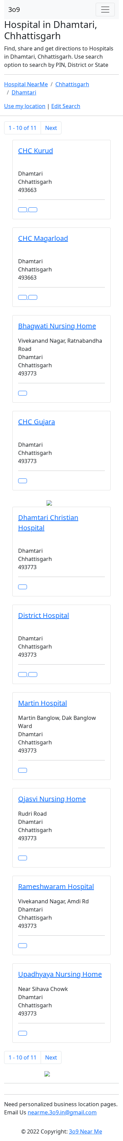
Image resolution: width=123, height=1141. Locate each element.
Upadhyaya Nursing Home (60, 974)
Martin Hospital (42, 703)
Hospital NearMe (26, 84)
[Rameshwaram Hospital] (22, 945)
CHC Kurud (35, 150)
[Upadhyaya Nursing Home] (22, 1033)
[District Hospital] (32, 674)
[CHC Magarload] (32, 297)
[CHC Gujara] (22, 480)
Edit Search (65, 106)
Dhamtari (24, 92)
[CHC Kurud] (32, 209)
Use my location (24, 106)
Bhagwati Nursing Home (57, 325)
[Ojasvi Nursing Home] (22, 858)
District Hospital (43, 615)
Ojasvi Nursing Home (52, 798)
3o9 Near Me (85, 1131)
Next (51, 128)
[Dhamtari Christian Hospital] (22, 586)
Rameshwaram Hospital (56, 886)
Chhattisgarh (72, 84)
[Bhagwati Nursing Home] (22, 393)
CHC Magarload (43, 238)
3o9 (14, 9)
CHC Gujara (36, 421)
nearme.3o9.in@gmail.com (62, 1112)
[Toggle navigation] (105, 9)
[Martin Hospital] (22, 770)
